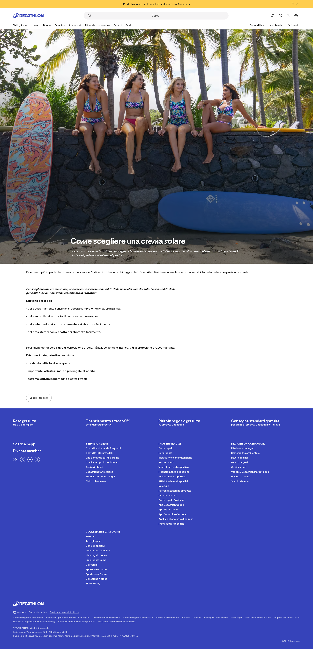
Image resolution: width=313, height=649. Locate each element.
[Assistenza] (280, 16)
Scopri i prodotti (39, 397)
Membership (276, 25)
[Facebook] (15, 459)
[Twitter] (22, 459)
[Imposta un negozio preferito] (272, 16)
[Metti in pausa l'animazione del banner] (292, 4)
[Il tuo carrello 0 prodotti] (296, 16)
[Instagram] (37, 459)
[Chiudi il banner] (297, 4)
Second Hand (258, 25)
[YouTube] (30, 459)
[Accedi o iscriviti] (288, 16)
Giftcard (293, 25)
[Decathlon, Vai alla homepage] (28, 15)
